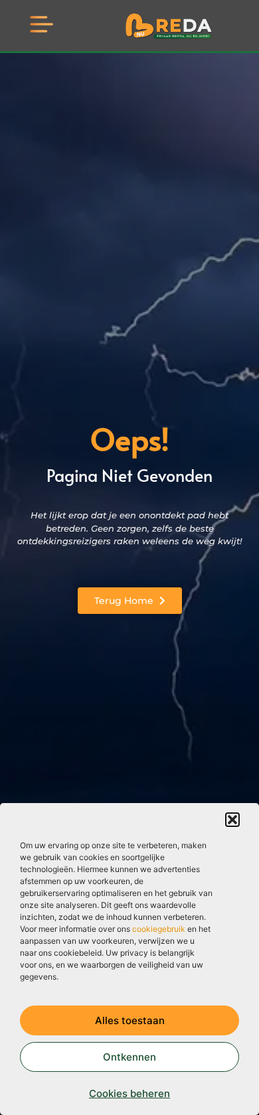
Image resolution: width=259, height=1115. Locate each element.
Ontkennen (129, 1057)
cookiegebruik (158, 929)
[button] (232, 819)
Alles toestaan (130, 1020)
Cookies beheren (129, 1093)
